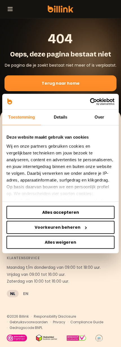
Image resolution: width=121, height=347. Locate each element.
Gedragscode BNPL (26, 328)
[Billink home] (60, 9)
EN (25, 293)
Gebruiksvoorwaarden (29, 322)
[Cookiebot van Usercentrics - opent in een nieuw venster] (90, 101)
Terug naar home (61, 83)
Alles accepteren (60, 212)
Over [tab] (99, 117)
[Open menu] (10, 9)
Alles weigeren (60, 242)
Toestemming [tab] (21, 117)
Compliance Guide (86, 322)
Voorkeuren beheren (57, 227)
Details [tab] (61, 117)
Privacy (59, 322)
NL (12, 293)
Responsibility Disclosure (55, 316)
